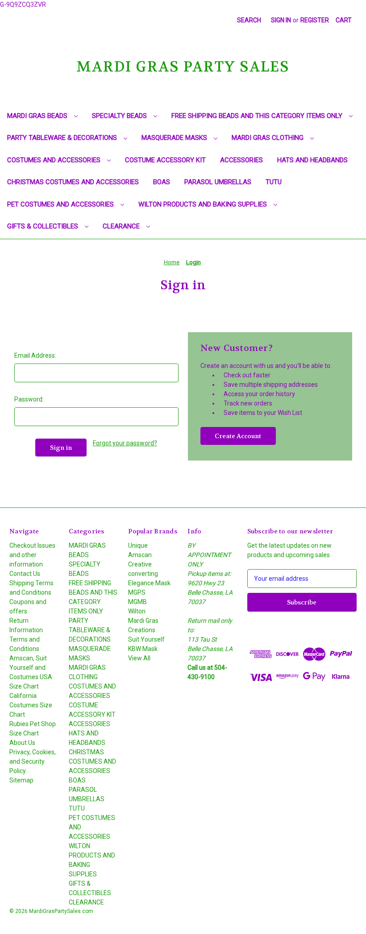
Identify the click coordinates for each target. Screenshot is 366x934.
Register (314, 20)
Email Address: (35, 355)
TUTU (274, 182)
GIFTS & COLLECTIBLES (43, 226)
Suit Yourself (146, 639)
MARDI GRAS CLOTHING (268, 138)
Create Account (238, 436)
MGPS (137, 592)
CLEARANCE (122, 226)
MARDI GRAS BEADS (38, 116)
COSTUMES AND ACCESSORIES (54, 160)
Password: (29, 399)
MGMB (137, 601)
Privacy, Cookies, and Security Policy (32, 761)
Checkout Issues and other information (32, 555)
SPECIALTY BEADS (120, 116)
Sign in (281, 20)
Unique (138, 545)
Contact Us (24, 573)
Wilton (137, 611)
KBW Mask (143, 648)
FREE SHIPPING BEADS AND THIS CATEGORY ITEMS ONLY (257, 116)
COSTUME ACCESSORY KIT (165, 160)
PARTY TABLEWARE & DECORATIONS (63, 138)
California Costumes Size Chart (30, 705)
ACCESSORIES (241, 160)
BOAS (161, 182)
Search (249, 20)
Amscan (140, 554)
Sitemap (21, 780)
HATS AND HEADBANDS (312, 160)
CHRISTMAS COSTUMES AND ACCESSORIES (73, 182)
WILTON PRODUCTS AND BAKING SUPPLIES (203, 204)
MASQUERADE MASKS (175, 138)
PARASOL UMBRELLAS (217, 182)
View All (139, 658)
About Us (22, 742)
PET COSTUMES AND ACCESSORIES (61, 204)
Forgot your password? (125, 443)
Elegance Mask (149, 583)
